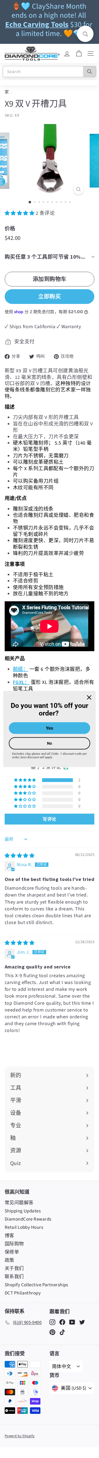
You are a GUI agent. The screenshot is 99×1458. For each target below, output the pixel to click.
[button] (20, 213)
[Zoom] (78, 189)
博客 (9, 1236)
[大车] (78, 54)
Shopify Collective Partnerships (36, 1285)
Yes (49, 728)
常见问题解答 (19, 1203)
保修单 (12, 1252)
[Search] (89, 71)
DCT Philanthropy (23, 1293)
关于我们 (14, 1268)
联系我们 (14, 1276)
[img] (19, 855)
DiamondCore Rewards (28, 1219)
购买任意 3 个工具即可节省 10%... (45, 256)
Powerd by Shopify (20, 1435)
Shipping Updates (23, 1211)
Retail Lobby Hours (24, 1227)
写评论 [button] (49, 819)
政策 (9, 1260)
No (49, 743)
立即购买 (49, 296)
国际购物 (14, 1244)
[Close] (89, 697)
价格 (10, 228)
